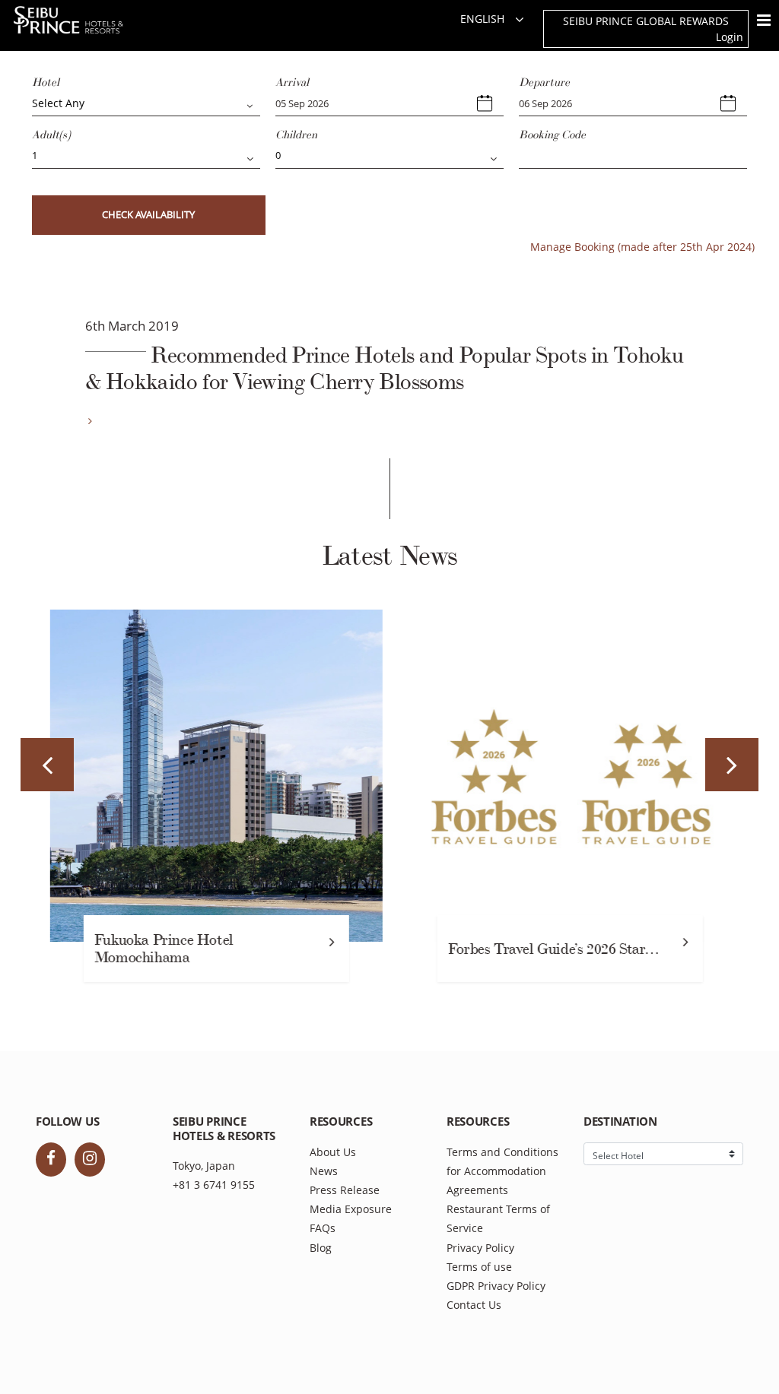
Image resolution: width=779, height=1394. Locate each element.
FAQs (322, 1228)
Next (731, 764)
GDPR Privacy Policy (496, 1285)
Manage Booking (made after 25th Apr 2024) (642, 246)
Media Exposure (351, 1209)
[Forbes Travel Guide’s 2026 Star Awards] (566, 776)
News (324, 1171)
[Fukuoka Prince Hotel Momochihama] (212, 776)
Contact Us (474, 1304)
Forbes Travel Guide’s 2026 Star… (550, 949)
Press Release (345, 1190)
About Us (333, 1152)
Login (729, 37)
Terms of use (479, 1266)
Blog (321, 1247)
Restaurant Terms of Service (498, 1218)
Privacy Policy (480, 1247)
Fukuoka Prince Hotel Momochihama (160, 949)
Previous (47, 764)
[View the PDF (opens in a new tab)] (88, 420)
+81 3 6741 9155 (214, 1184)
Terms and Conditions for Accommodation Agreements (502, 1171)
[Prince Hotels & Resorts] (83, 20)
